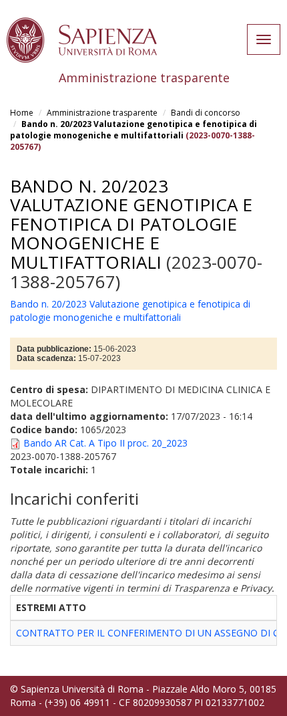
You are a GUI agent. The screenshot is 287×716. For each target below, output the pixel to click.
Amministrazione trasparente (102, 112)
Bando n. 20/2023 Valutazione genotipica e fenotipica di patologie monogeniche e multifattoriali (133, 129)
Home (21, 112)
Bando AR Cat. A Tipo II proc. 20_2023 (105, 443)
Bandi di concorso (205, 112)
